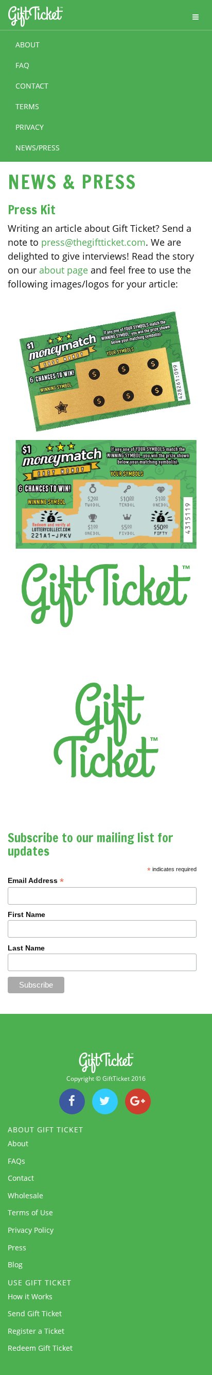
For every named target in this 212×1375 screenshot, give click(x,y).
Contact (31, 86)
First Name (26, 914)
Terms (27, 106)
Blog (15, 1264)
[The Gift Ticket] (32, 17)
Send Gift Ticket (35, 1313)
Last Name (26, 948)
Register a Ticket (36, 1331)
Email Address (36, 881)
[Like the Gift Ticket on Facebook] (72, 1102)
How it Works (30, 1296)
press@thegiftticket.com (93, 242)
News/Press (37, 147)
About (27, 44)
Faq (22, 65)
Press (17, 1247)
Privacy (29, 127)
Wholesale (25, 1195)
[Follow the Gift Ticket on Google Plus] (138, 1102)
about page (63, 270)
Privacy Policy (31, 1230)
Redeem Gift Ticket (40, 1348)
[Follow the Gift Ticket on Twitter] (105, 1102)
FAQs (16, 1161)
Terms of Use (30, 1212)
